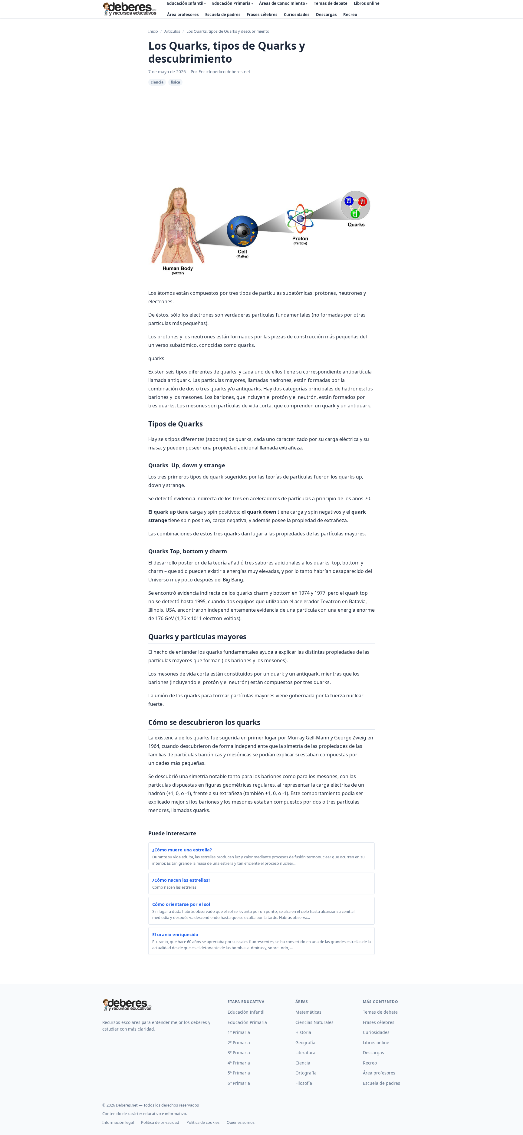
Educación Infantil (246, 1012)
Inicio (153, 31)
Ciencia (302, 1063)
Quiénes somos (241, 1122)
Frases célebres (262, 14)
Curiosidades (297, 14)
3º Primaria (239, 1052)
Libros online (376, 1042)
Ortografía (306, 1073)
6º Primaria (239, 1083)
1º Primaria (239, 1032)
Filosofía (303, 1083)
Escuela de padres (223, 14)
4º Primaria (239, 1063)
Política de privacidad (160, 1122)
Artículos (172, 31)
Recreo (350, 14)
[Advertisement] (261, 131)
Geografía (305, 1042)
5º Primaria (239, 1073)
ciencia (157, 82)
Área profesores (183, 14)
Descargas (326, 14)
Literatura (305, 1052)
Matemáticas (308, 1012)
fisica (175, 82)
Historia (303, 1032)
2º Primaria (239, 1042)
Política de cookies (202, 1122)
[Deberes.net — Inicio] (130, 9)
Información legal (118, 1122)
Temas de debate (380, 1012)
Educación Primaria (247, 1022)
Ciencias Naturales (314, 1022)
